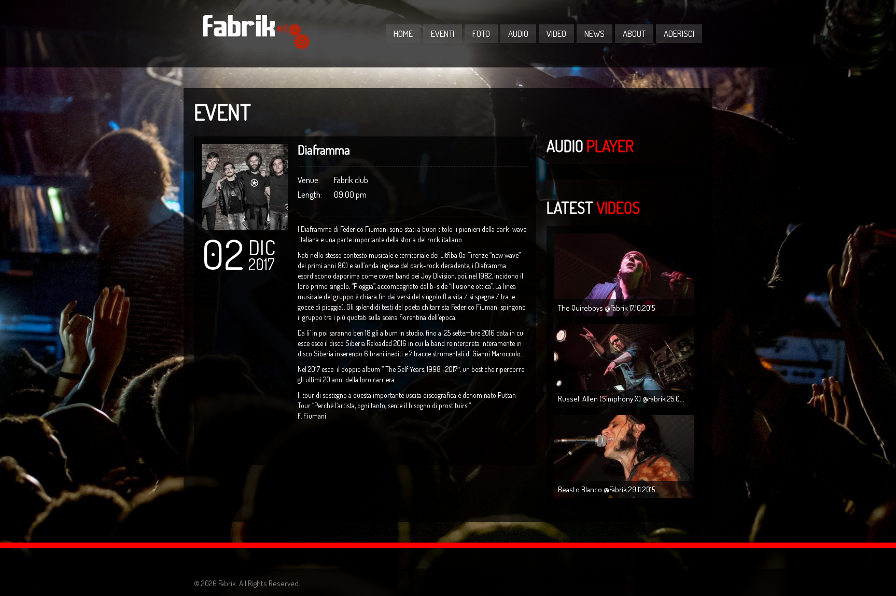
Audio (518, 33)
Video (556, 33)
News (594, 33)
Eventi (442, 33)
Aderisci (679, 33)
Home (403, 33)
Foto (481, 33)
